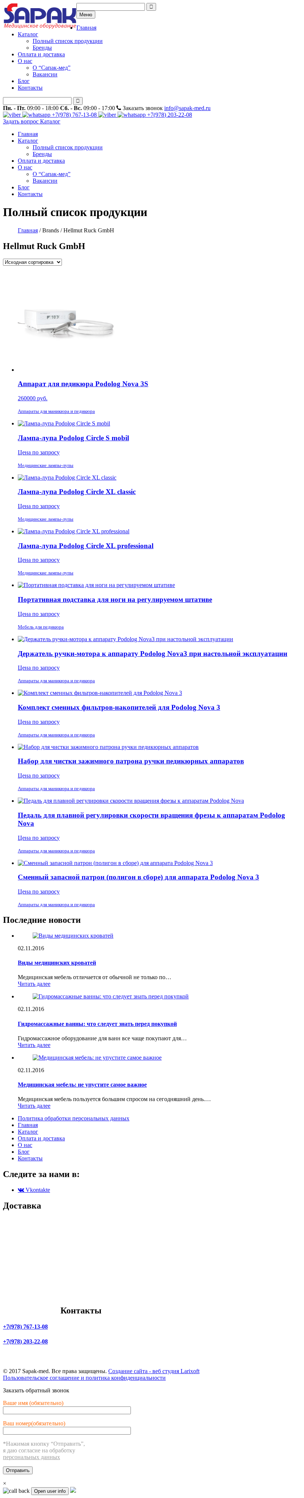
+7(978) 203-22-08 (169, 115)
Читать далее (34, 984)
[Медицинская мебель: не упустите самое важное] (97, 1057)
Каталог (28, 34)
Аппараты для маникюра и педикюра (56, 411)
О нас (25, 61)
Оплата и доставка (41, 54)
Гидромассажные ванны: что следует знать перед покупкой (97, 1024)
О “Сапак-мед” (51, 67)
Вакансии (45, 74)
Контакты (30, 87)
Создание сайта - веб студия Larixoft (153, 1371)
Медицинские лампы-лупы (45, 465)
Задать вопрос (21, 121)
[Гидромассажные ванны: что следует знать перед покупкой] (111, 996)
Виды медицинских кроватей (57, 963)
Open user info (50, 1491)
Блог (24, 81)
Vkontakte (37, 1190)
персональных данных (31, 1457)
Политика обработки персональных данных (73, 1118)
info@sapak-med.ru (187, 108)
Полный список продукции (68, 41)
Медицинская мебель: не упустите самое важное (82, 1084)
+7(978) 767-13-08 (74, 115)
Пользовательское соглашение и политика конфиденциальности (84, 1378)
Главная (86, 27)
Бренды (42, 47)
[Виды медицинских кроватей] (73, 935)
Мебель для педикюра (41, 627)
